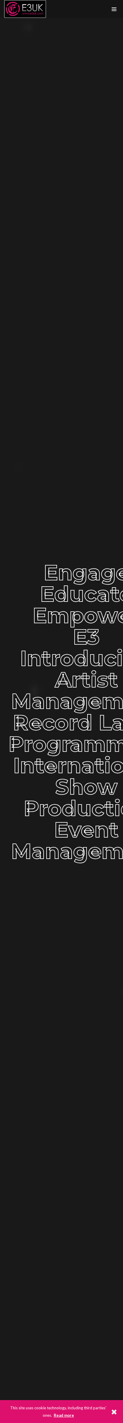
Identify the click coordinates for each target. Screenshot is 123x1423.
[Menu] (114, 9)
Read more (64, 1415)
